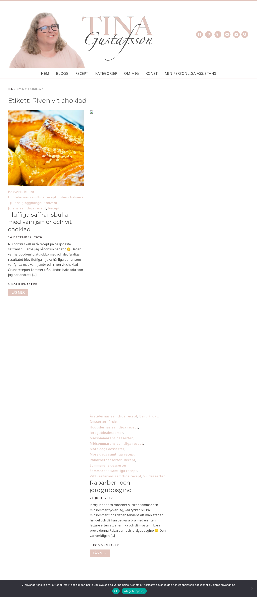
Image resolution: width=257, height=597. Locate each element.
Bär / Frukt (148, 416)
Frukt (113, 421)
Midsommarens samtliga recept (116, 443)
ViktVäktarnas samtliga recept (115, 476)
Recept (81, 73)
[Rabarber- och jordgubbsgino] (128, 112)
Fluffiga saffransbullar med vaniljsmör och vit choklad (40, 222)
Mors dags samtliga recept (112, 454)
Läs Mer (18, 292)
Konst (152, 73)
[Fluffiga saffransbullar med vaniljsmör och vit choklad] (46, 112)
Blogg (62, 73)
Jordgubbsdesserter (106, 432)
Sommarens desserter (108, 465)
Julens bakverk (71, 197)
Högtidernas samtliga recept (32, 197)
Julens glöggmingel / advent (33, 203)
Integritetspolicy (134, 591)
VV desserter (154, 476)
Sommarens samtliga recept (113, 471)
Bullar (29, 192)
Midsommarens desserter (111, 438)
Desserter (98, 421)
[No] (252, 588)
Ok (116, 591)
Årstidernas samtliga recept (113, 416)
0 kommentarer (22, 284)
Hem (45, 73)
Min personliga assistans (190, 73)
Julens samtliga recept (27, 208)
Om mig (131, 73)
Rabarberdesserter (106, 460)
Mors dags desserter (107, 449)
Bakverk (15, 192)
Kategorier (106, 73)
